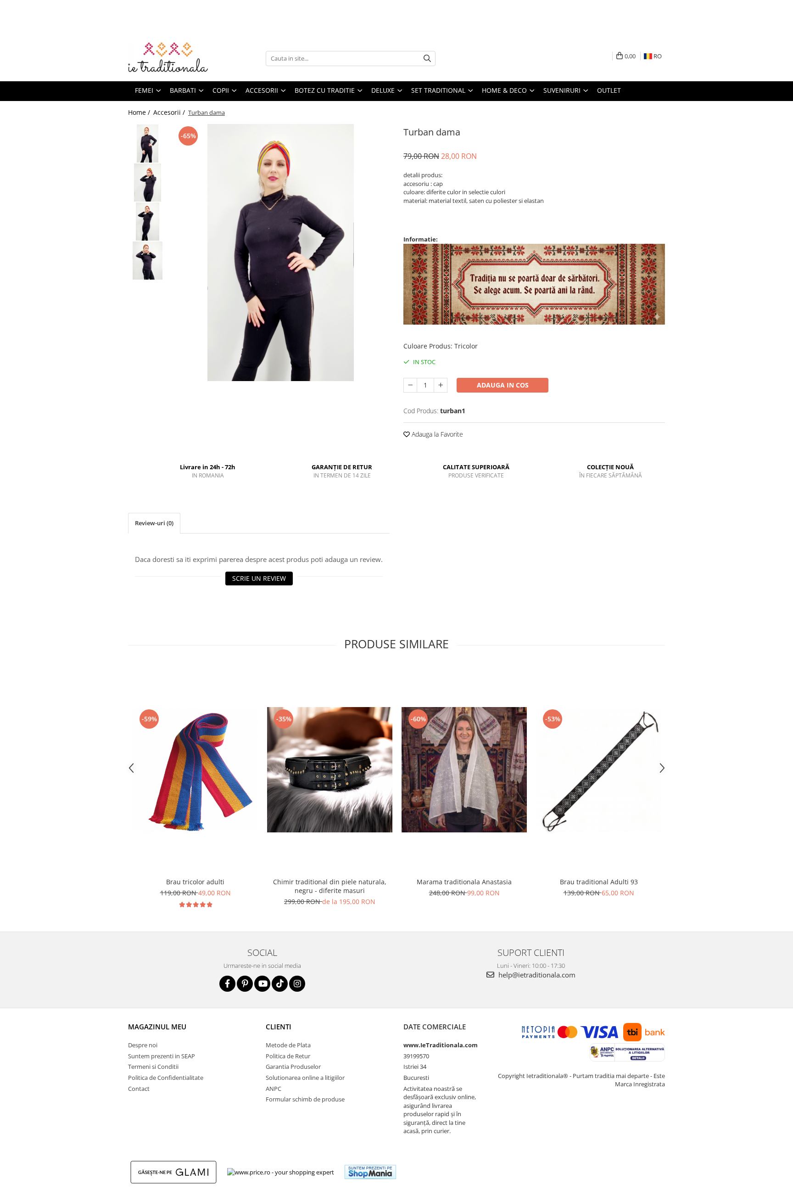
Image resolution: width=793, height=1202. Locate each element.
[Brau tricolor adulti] (195, 769)
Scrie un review (259, 578)
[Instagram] (297, 984)
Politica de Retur (288, 1056)
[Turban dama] (281, 252)
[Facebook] (227, 984)
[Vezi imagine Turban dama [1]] (147, 182)
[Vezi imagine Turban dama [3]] (147, 261)
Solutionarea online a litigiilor (305, 1077)
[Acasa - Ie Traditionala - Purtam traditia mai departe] (174, 58)
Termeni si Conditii (153, 1066)
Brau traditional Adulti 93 (599, 881)
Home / (140, 112)
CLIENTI (278, 1026)
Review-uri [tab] (154, 523)
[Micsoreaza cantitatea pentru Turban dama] (410, 385)
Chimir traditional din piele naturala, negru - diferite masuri (329, 886)
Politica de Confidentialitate (165, 1077)
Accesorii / (170, 112)
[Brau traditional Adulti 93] (598, 769)
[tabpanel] (281, 252)
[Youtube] (262, 984)
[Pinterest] (245, 984)
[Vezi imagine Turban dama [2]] (147, 221)
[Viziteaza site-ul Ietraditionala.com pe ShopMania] (370, 1172)
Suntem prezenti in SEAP (161, 1056)
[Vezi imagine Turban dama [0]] (147, 143)
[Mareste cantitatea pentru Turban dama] (440, 385)
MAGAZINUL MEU (157, 1026)
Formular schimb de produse (305, 1099)
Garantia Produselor (293, 1066)
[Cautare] (427, 58)
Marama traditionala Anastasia (464, 881)
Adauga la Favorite (436, 434)
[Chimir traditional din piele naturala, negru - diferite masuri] (329, 769)
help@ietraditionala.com (536, 974)
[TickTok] (280, 984)
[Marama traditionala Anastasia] (464, 769)
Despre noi (142, 1045)
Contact (139, 1088)
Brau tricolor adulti (195, 881)
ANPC (273, 1088)
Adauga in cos (503, 385)
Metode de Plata (288, 1045)
